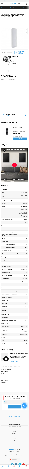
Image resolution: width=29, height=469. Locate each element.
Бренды (14, 442)
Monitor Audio (24, 192)
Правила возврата (14, 435)
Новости (19, 467)
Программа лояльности (14, 428)
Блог (15, 440)
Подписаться (14, 406)
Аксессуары (3, 378)
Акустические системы (6, 369)
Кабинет (3, 467)
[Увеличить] (14, 37)
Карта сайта (14, 445)
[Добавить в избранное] (26, 29)
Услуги (14, 438)
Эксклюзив (3, 382)
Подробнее (20, 138)
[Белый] (3, 71)
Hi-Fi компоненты (4, 371)
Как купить (14, 433)
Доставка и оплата (14, 419)
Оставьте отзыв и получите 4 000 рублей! (21, 52)
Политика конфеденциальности (14, 426)
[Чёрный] (6, 71)
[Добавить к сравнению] (26, 32)
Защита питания (4, 375)
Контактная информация (14, 424)
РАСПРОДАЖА (4, 380)
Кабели (2, 373)
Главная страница (14, 361)
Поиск (9, 467)
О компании (14, 422)
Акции (14, 467)
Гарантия (14, 431)
